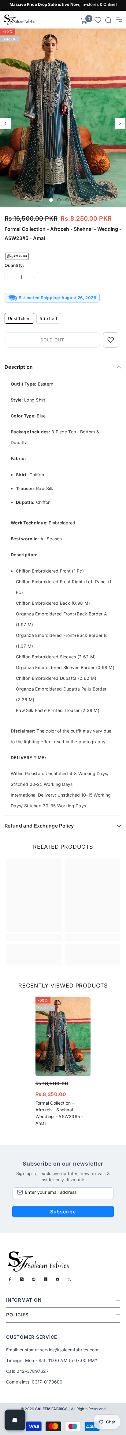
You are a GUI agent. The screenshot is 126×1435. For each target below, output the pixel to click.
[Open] (15, 1420)
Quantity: (14, 265)
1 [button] (51, 200)
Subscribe (63, 1212)
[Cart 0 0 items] (83, 20)
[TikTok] (45, 1279)
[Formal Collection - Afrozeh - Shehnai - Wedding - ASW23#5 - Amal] (63, 1036)
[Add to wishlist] (110, 340)
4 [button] (75, 200)
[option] (63, 118)
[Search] (108, 20)
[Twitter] (69, 1279)
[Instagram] (21, 1279)
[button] (5, 123)
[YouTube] (57, 1279)
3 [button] (67, 200)
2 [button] (59, 200)
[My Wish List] (98, 20)
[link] (33, 937)
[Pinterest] (33, 1279)
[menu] (119, 19)
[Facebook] (9, 1279)
